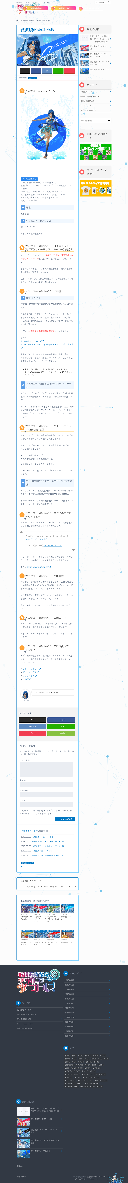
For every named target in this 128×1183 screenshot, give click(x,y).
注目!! (100, 1086)
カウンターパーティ (90, 1074)
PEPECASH (70, 1065)
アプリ (88, 1068)
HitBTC (26, 679)
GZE (94, 1058)
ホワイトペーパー (92, 1083)
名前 (23, 780)
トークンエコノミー (88, 106)
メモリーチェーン (72, 1086)
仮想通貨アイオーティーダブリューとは (48, 841)
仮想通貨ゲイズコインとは (31, 881)
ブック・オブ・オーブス (74, 1083)
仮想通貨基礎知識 (36, 8)
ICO (101, 1058)
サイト (23, 800)
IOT (107, 1058)
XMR (102, 1065)
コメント (25, 760)
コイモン (69, 1077)
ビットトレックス (31, 669)
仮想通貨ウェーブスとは (42, 851)
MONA (89, 1062)
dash (96, 1055)
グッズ (103, 1074)
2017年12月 (69, 1008)
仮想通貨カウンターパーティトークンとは (49, 855)
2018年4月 (69, 994)
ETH (81, 1058)
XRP (67, 1068)
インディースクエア (73, 1071)
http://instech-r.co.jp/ (31, 341)
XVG (74, 1068)
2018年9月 (69, 985)
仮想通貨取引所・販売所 (92, 8)
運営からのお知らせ (88, 110)
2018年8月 (69, 989)
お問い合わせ (21, 1176)
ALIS (68, 1055)
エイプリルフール (90, 1071)
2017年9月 (69, 1022)
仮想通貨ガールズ (64, 8)
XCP (88, 1065)
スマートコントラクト (91, 1077)
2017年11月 (69, 1013)
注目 (93, 1086)
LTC (75, 1062)
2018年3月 (69, 999)
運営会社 (20, 1166)
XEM (94, 1065)
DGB (103, 1055)
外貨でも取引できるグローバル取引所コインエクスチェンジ (50, 887)
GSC (88, 1058)
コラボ (78, 1077)
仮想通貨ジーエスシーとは (42, 837)
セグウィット (70, 1080)
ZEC (81, 1068)
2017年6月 (69, 1036)
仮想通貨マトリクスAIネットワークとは (48, 846)
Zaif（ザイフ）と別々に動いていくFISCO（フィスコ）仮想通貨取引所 (99, 39)
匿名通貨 (85, 1086)
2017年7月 (69, 1031)
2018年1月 (69, 1003)
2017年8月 (69, 1027)
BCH (74, 1055)
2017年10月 (69, 1017)
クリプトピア (29, 676)
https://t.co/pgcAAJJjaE (36, 539)
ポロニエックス (30, 672)
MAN (82, 1062)
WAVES (80, 1065)
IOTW (68, 1062)
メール (24, 790)
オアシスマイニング (73, 1074)
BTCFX (88, 1055)
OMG (24, 866)
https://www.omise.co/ (38, 567)
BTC (81, 1055)
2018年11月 (69, 980)
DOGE (68, 1058)
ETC (75, 1058)
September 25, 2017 (53, 545)
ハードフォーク (101, 1080)
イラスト (97, 1068)
